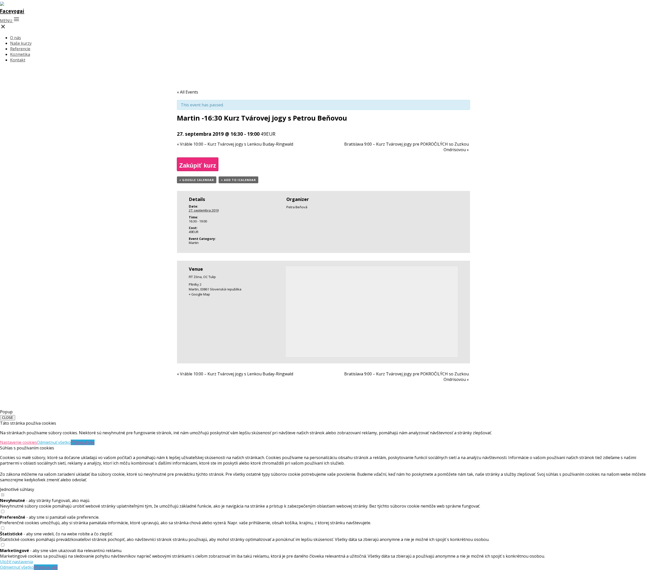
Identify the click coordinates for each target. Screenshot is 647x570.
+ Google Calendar (196, 180)
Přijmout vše (83, 442)
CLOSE (7, 418)
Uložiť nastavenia (16, 561)
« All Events (187, 92)
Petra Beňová (296, 207)
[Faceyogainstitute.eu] (12, 11)
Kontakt (17, 60)
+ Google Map (199, 294)
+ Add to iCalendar (238, 180)
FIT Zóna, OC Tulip (202, 277)
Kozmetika (20, 54)
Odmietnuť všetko (54, 442)
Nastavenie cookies (18, 442)
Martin (194, 242)
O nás (15, 37)
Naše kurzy (21, 43)
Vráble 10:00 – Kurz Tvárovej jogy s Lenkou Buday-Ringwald (235, 144)
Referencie (20, 49)
